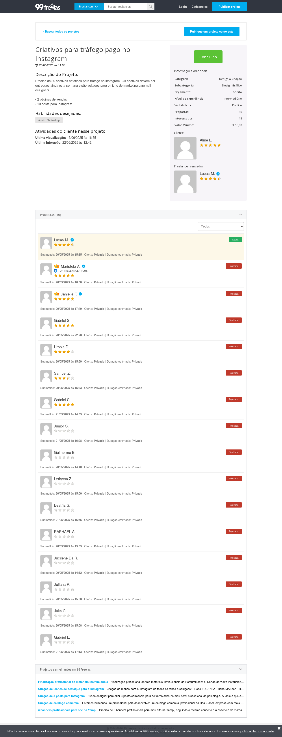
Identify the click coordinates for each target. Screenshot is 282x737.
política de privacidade (257, 731)
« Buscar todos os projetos (61, 31)
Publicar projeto (230, 6)
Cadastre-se (200, 6)
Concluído (208, 56)
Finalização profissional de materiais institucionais (73, 682)
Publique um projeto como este (211, 31)
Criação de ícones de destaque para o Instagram (71, 689)
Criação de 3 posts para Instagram (61, 696)
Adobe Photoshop (49, 120)
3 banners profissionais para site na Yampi (67, 710)
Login (183, 6)
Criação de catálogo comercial (59, 703)
